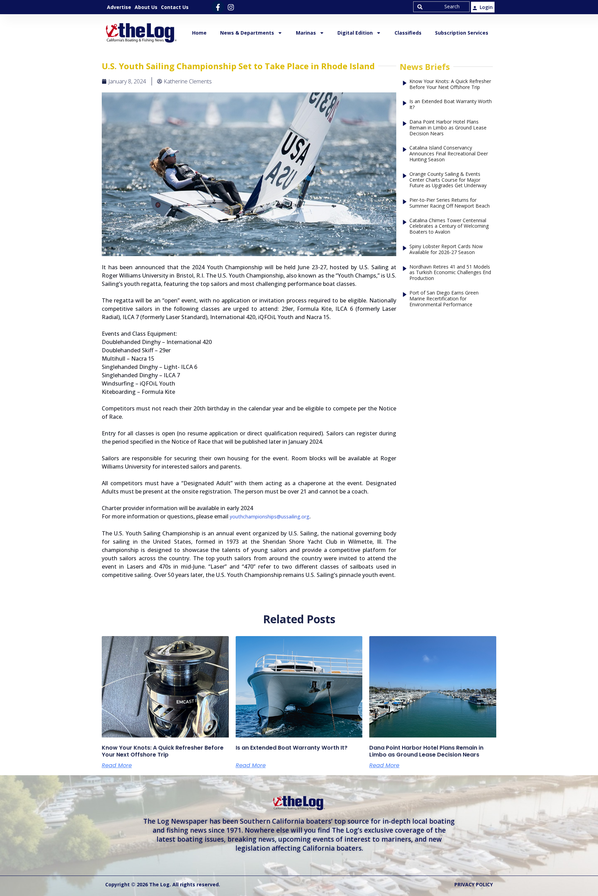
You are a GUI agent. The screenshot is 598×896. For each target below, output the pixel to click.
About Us (146, 7)
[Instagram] (230, 7)
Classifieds (408, 32)
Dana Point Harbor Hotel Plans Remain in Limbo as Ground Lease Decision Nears (448, 127)
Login (486, 7)
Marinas (306, 32)
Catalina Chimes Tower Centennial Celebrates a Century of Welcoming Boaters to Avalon (449, 226)
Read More (117, 765)
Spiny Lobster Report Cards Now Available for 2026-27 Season (446, 249)
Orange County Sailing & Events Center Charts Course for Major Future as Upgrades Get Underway (448, 180)
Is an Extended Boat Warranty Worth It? (450, 104)
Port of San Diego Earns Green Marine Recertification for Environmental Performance (444, 298)
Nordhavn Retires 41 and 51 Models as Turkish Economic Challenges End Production (450, 272)
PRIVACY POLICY (473, 884)
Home (199, 32)
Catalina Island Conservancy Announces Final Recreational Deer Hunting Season (448, 153)
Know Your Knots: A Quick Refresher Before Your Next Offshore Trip (450, 84)
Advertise (119, 7)
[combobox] (441, 6)
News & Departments (247, 32)
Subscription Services (461, 32)
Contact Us (175, 7)
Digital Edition (355, 32)
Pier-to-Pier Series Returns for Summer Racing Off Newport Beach (449, 203)
